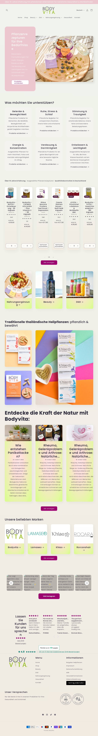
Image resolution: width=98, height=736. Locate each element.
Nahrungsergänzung (18, 303)
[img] (21, 638)
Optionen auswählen (43, 245)
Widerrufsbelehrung (73, 679)
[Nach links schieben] (45, 257)
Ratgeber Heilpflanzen (74, 662)
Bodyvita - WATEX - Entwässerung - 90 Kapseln (11, 206)
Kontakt (38, 683)
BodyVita (51, 730)
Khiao (59, 547)
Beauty (47, 302)
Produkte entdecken (18, 82)
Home (38, 662)
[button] (7, 10)
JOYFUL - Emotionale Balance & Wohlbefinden (74, 207)
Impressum (70, 666)
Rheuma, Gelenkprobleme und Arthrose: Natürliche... (50, 451)
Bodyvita (13, 547)
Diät (78, 302)
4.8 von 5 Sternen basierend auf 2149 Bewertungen (59, 652)
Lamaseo (36, 547)
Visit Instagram (49, 596)
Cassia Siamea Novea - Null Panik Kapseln (59, 206)
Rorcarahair (84, 547)
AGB (67, 673)
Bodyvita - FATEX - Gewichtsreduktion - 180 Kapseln (89, 207)
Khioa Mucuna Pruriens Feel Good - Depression (43, 206)
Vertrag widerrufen (76, 683)
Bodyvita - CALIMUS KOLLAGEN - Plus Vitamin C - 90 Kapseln (27, 208)
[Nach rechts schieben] (53, 257)
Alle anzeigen (49, 262)
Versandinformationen (74, 676)
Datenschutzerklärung (74, 669)
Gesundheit (40, 679)
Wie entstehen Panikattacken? (18, 451)
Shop (37, 666)
